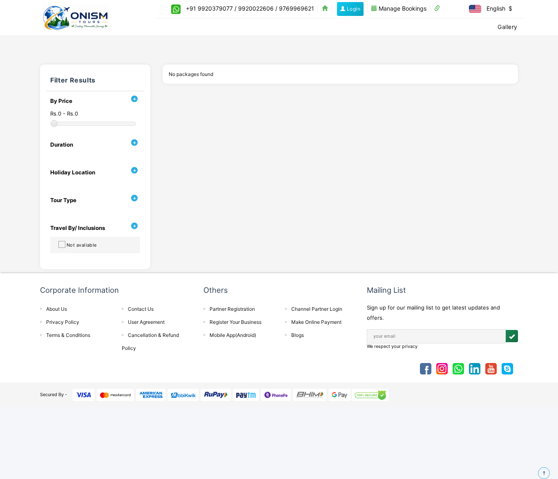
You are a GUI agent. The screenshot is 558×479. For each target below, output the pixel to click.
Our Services (465, 26)
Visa (428, 26)
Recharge (395, 26)
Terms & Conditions (68, 335)
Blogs (297, 335)
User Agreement (146, 322)
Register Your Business (235, 322)
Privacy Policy (62, 322)
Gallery (508, 26)
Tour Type (63, 200)
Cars (324, 26)
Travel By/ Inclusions (77, 228)
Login (352, 9)
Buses (296, 26)
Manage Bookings (401, 8)
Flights (233, 26)
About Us (56, 309)
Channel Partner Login (316, 309)
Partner (450, 8)
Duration (61, 144)
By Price (61, 101)
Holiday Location (72, 172)
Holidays (356, 26)
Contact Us (141, 309)
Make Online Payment (316, 322)
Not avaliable (82, 245)
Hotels (266, 26)
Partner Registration (232, 309)
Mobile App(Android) (233, 335)
